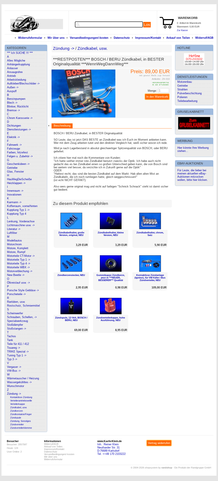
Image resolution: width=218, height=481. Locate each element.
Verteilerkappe (17, 404)
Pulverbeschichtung (189, 93)
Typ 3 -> (12, 359)
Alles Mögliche (16, 60)
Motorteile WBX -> (18, 267)
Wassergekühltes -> (19, 382)
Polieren (182, 97)
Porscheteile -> (16, 294)
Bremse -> (13, 110)
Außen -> (13, 87)
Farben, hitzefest (17, 152)
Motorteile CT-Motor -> (21, 255)
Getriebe (12, 167)
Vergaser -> (14, 366)
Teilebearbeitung (187, 101)
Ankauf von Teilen (178, 37)
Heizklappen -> (16, 183)
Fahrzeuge (13, 148)
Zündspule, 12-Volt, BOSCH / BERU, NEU (71, 318)
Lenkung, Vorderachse (20, 221)
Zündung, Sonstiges (20, 421)
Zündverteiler (17, 424)
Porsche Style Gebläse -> (23, 290)
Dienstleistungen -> (19, 129)
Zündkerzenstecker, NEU (71, 275)
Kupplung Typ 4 (16, 213)
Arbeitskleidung (16, 79)
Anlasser (12, 68)
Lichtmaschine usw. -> (21, 225)
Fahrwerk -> (14, 144)
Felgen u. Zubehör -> (20, 156)
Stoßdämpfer (15, 324)
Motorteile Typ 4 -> (18, 263)
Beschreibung (62, 125)
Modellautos (14, 240)
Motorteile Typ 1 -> (18, 259)
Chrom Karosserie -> (20, 118)
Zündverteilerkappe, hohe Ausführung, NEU (110, 318)
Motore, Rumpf (16, 252)
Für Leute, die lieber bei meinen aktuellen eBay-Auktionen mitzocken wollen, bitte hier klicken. (192, 175)
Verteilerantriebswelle (21, 400)
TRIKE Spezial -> (18, 351)
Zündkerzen (16, 411)
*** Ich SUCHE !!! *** (20, 52)
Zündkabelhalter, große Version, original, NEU (71, 233)
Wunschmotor (15, 386)
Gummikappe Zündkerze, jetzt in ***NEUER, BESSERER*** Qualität (110, 277)
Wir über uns (56, 37)
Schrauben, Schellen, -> (22, 317)
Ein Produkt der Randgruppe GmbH (192, 467)
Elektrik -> (13, 137)
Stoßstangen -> (16, 328)
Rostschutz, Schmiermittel (23, 305)
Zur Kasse (182, 30)
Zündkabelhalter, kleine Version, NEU (111, 233)
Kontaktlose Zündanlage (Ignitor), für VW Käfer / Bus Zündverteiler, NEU (150, 277)
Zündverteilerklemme (21, 428)
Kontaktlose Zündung (21, 397)
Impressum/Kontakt (148, 37)
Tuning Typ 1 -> (16, 355)
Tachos (11, 336)
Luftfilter (12, 232)
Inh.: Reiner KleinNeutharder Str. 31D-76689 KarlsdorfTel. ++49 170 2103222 (111, 449)
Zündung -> (14, 393)
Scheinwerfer (15, 313)
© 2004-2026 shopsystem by (151, 467)
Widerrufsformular (30, 37)
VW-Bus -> (14, 370)
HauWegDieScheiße (19, 179)
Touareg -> (13, 347)
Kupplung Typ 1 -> (18, 209)
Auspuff (12, 91)
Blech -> (12, 102)
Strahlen (182, 89)
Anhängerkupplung (18, 64)
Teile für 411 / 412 (18, 343)
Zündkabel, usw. (18, 407)
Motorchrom (14, 244)
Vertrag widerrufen (159, 443)
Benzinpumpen (16, 98)
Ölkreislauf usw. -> (18, 282)
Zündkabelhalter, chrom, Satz (150, 233)
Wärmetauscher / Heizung (23, 378)
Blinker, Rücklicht (18, 106)
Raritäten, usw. (16, 301)
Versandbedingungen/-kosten (89, 37)
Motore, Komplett (17, 248)
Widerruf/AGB (204, 37)
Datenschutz (122, 37)
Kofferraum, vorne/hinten (22, 206)
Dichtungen (14, 125)
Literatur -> (13, 229)
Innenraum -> (15, 190)
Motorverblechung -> (19, 271)
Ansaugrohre (15, 72)
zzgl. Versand (164, 75)
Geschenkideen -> (18, 164)
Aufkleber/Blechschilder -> (23, 83)
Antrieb (11, 75)
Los (147, 25)
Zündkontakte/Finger (21, 414)
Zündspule (15, 417)
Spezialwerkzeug (17, 321)
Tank (10, 340)
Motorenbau (184, 81)
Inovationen (14, 194)
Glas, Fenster (15, 171)
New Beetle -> (15, 275)
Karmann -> (14, 202)
